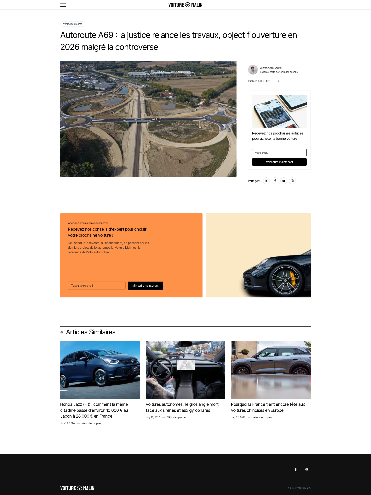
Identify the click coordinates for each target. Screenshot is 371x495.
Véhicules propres (72, 23)
